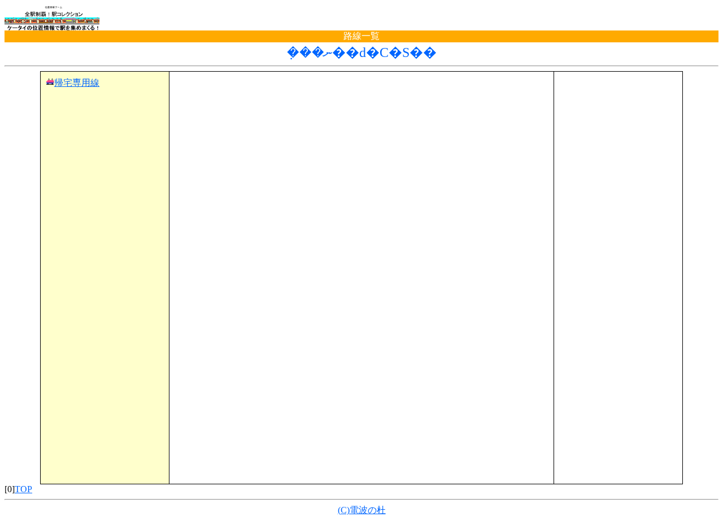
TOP (23, 489)
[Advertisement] (361, 94)
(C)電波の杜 (362, 510)
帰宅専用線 (76, 82)
